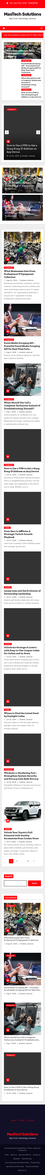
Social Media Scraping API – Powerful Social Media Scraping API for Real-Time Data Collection (31, 68)
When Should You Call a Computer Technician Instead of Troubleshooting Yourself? (22, 405)
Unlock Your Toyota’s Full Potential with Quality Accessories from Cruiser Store (21, 835)
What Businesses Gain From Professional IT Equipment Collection (20, 53)
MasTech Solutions (22, 14)
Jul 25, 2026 (14, 156)
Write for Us (22, 1170)
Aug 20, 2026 (12, 280)
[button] (38, 132)
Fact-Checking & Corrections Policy (17, 1162)
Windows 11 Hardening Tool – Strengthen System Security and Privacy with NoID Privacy (21, 775)
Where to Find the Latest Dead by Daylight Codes (21, 715)
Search (8, 876)
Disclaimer (16, 1158)
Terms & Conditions (32, 1166)
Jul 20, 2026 (11, 657)
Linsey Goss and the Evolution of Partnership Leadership (22, 592)
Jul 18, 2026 (11, 782)
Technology (11, 46)
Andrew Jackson (28, 156)
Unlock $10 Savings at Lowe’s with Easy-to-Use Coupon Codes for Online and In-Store (21, 650)
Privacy (22, 1120)
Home (7, 1155)
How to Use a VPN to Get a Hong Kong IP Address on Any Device (31, 94)
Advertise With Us (25, 1155)
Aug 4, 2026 (11, 352)
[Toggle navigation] (41, 28)
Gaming (7, 527)
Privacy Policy (35, 1162)
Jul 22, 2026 (11, 597)
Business (8, 587)
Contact (30, 1120)
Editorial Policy (27, 1158)
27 (28, 861)
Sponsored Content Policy (15, 1166)
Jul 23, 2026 (11, 540)
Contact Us (36, 1155)
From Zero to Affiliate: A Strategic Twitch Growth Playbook (18, 534)
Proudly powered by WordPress (15, 1148)
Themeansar (22, 1150)
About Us (13, 1155)
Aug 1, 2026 (11, 412)
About (13, 1120)
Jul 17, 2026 (11, 842)
